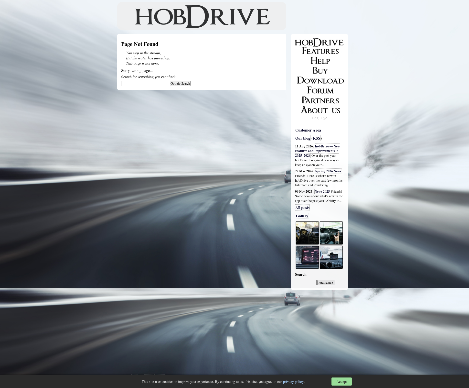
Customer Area (308, 130)
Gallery (302, 216)
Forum (304, 89)
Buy (301, 70)
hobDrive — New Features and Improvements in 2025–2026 (317, 151)
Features (305, 51)
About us (306, 109)
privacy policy (293, 381)
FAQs (303, 60)
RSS (316, 138)
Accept (341, 381)
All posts (302, 207)
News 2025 (322, 191)
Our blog (302, 138)
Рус (324, 117)
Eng (315, 117)
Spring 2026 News (328, 171)
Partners (305, 99)
